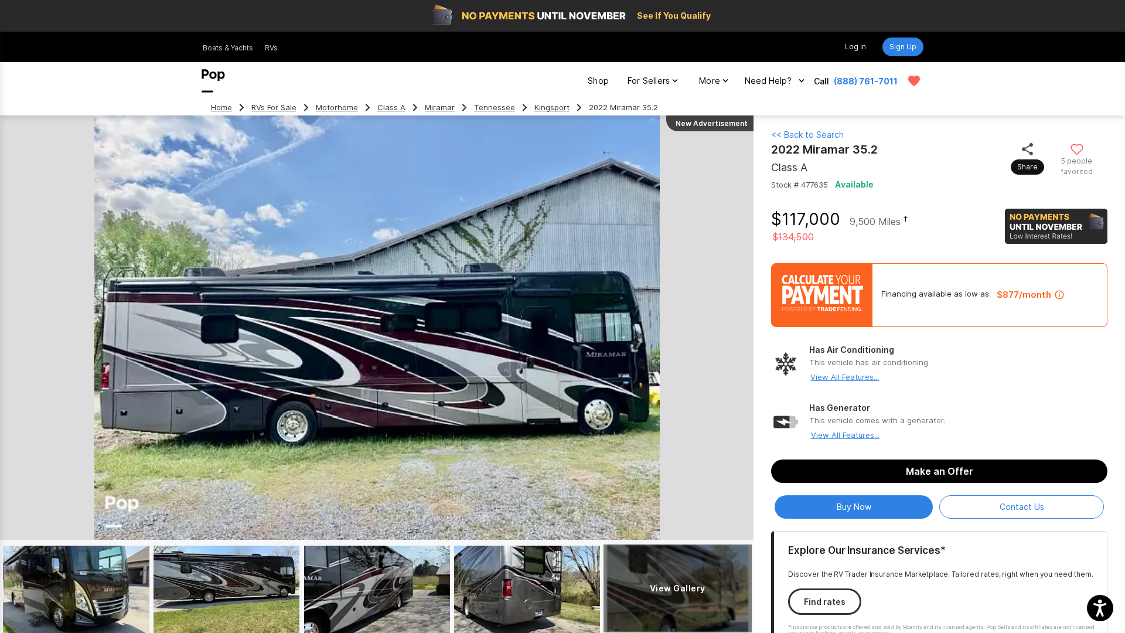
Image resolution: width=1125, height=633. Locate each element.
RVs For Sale (273, 107)
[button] (1100, 608)
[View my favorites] (914, 80)
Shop (598, 81)
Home (221, 107)
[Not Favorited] (1076, 148)
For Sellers (649, 81)
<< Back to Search (807, 134)
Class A (391, 107)
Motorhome (337, 107)
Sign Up (902, 46)
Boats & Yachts (228, 47)
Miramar (440, 107)
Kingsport (552, 107)
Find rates (825, 602)
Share (1027, 166)
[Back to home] (213, 81)
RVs (271, 47)
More (709, 81)
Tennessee (494, 107)
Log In (855, 46)
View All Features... (844, 377)
